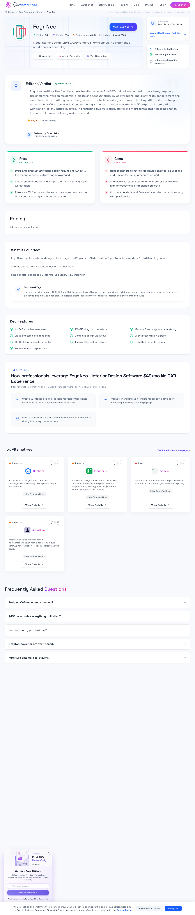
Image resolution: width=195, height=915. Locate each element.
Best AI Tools (106, 4)
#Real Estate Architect (34, 494)
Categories (87, 4)
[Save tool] (57, 462)
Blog (136, 4)
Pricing (149, 4)
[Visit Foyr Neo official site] (19, 32)
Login (163, 4)
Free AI (124, 4)
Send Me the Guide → (28, 892)
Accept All (173, 908)
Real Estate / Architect (171, 24)
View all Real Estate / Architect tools (165, 34)
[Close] (49, 853)
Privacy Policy (124, 910)
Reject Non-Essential (150, 908)
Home (71, 4)
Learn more (185, 12)
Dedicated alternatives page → (174, 450)
